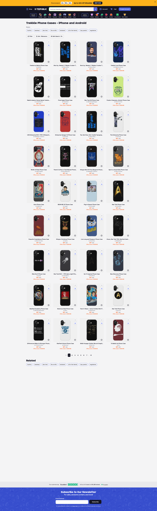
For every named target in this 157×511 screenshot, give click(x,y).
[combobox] (71, 9)
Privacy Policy (75, 506)
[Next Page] (91, 355)
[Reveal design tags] (48, 62)
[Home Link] (40, 9)
